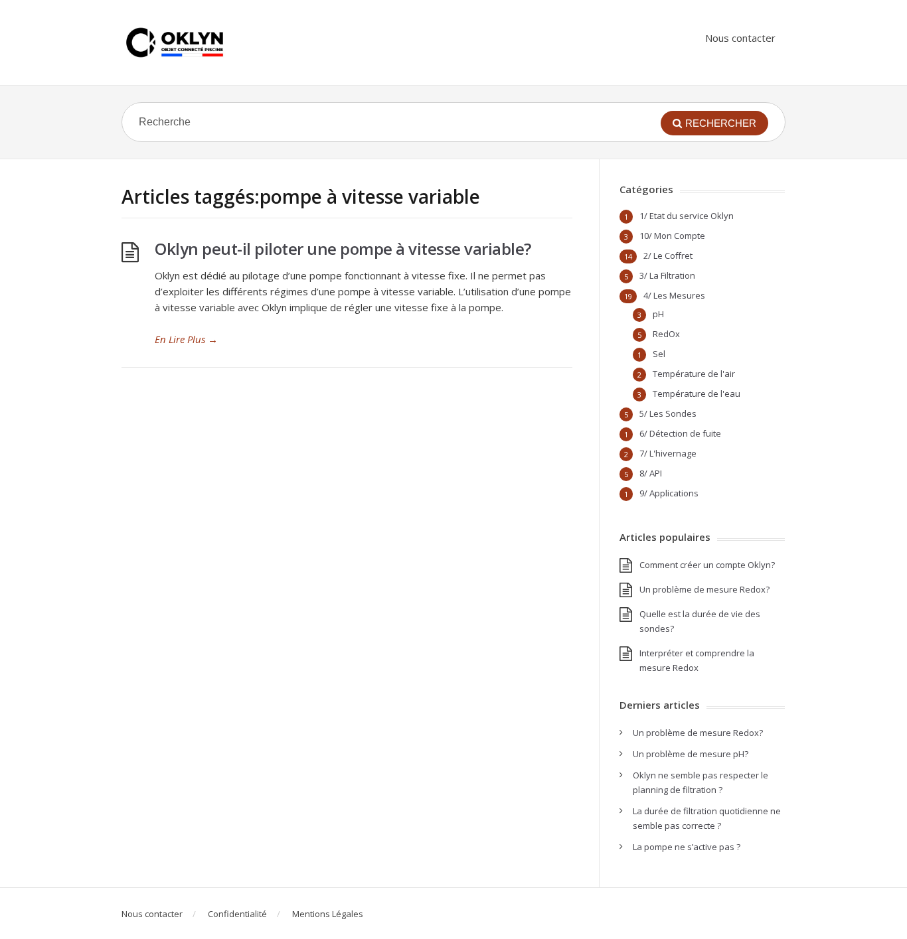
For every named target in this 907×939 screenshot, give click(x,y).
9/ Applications (669, 493)
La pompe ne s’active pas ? (686, 847)
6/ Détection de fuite (680, 433)
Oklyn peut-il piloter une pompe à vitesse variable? (343, 248)
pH (658, 314)
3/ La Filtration (667, 275)
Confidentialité (237, 914)
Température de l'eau (696, 393)
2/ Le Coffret (668, 255)
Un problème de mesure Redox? (704, 589)
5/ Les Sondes (668, 413)
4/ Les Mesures (674, 295)
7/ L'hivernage (668, 453)
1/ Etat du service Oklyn (686, 216)
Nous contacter (740, 37)
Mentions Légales (327, 914)
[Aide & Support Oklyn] (175, 42)
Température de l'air (694, 374)
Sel (659, 354)
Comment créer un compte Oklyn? (707, 565)
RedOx (666, 334)
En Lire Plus (186, 339)
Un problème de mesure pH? (690, 754)
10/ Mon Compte (672, 236)
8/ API (650, 473)
